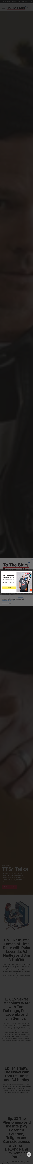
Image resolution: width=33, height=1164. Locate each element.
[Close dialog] (31, 572)
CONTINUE (9, 587)
